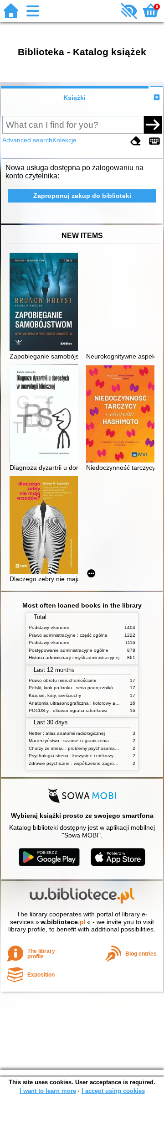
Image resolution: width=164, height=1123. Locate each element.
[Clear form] (135, 141)
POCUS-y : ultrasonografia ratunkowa (68, 710)
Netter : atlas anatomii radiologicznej (67, 733)
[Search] (152, 124)
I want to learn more (48, 1090)
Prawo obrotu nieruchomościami (62, 680)
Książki (74, 97)
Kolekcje (64, 140)
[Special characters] (154, 141)
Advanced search (27, 140)
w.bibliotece (63, 921)
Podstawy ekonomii (49, 627)
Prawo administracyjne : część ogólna (68, 635)
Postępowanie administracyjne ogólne (68, 650)
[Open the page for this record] (46, 303)
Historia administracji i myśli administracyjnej (74, 657)
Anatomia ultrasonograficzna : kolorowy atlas (76, 703)
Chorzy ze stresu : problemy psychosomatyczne (78, 748)
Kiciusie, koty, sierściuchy (55, 695)
